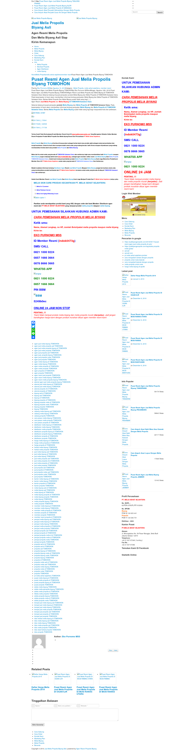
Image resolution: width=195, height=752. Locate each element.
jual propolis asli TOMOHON (44, 467)
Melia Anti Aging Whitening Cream (47, 194)
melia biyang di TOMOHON (44, 492)
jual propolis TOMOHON (43, 476)
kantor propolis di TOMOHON (44, 483)
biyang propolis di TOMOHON (45, 400)
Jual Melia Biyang (100, 157)
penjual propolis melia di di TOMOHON (48, 535)
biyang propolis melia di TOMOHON (47, 402)
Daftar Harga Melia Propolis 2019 (40, 688)
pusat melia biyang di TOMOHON (46, 578)
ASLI (72, 203)
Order (36, 53)
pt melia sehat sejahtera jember (136, 255)
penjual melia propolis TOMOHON (46, 528)
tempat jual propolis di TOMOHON (46, 614)
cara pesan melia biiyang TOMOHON (47, 418)
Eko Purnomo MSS (44, 88)
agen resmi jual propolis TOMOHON (47, 375)
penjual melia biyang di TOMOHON (46, 521)
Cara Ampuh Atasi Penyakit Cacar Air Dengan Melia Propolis (56, 12)
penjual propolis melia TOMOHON (46, 539)
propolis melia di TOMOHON (44, 569)
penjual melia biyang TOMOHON (46, 524)
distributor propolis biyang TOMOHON (47, 434)
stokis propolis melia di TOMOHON (46, 598)
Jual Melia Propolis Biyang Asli (47, 25)
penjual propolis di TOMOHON (45, 533)
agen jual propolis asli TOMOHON (46, 353)
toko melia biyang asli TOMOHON (46, 621)
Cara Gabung (39, 55)
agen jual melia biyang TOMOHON (46, 344)
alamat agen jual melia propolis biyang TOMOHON (52, 382)
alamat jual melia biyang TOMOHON (47, 386)
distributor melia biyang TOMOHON (47, 427)
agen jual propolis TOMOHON (45, 359)
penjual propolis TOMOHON (44, 542)
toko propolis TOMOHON (43, 632)
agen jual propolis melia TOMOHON (47, 357)
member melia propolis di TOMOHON (47, 510)
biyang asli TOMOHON (42, 395)
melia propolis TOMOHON (43, 503)
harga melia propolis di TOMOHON (46, 443)
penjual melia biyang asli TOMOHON (47, 519)
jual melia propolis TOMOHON (45, 465)
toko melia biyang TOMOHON (45, 623)
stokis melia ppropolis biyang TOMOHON (49, 589)
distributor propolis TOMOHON (45, 438)
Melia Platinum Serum (44, 190)
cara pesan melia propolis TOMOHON (47, 420)
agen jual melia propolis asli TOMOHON (48, 346)
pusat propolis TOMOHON (43, 585)
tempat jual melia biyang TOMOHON (47, 607)
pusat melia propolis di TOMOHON (46, 580)
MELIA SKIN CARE (43, 182)
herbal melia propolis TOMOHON (46, 449)
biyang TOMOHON (41, 409)
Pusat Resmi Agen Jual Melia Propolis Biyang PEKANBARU (145, 408)
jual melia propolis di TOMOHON (46, 463)
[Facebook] (74, 323)
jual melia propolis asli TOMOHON (46, 458)
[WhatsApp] (74, 330)
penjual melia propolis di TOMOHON (47, 526)
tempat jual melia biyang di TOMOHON (48, 605)
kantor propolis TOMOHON (44, 485)
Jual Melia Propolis (76, 168)
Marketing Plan (39, 58)
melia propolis (87, 206)
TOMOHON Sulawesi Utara (65, 154)
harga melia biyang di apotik (135, 266)
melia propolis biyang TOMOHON (46, 501)
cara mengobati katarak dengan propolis (139, 262)
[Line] (74, 333)
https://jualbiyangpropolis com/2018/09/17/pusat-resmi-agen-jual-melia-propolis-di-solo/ (142, 243)
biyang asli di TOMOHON (43, 393)
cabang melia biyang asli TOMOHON (47, 411)
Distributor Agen (59, 168)
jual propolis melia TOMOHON (45, 474)
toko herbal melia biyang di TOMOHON (48, 618)
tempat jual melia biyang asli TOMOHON (48, 603)
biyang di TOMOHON (41, 398)
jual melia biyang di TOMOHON (45, 454)
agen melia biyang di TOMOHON (46, 362)
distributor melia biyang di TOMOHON (47, 425)
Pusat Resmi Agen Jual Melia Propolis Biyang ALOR (52, 6)
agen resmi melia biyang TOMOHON (47, 377)
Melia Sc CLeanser (43, 186)
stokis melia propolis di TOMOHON (46, 591)
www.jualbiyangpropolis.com (81, 134)
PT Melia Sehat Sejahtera (67, 170)
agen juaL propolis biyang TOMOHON (47, 355)
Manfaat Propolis (43, 67)
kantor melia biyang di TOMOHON (46, 479)
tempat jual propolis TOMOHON (45, 616)
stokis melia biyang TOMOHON (45, 587)
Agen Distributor (43, 69)
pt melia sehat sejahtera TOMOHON (47, 576)
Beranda (128, 235)
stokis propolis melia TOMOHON (45, 600)
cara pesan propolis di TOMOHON (46, 422)
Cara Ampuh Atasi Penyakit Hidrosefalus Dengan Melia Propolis (57, 10)
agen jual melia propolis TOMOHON (47, 350)
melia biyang (41, 71)
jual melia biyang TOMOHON (44, 456)
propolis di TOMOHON (42, 560)
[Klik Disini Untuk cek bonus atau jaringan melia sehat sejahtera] (139, 205)
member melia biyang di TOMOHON (47, 506)
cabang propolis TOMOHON (44, 416)
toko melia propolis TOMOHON (45, 627)
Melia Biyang (38, 51)
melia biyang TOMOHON (43, 499)
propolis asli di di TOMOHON (44, 544)
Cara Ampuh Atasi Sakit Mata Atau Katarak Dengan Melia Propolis (147, 430)
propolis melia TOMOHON (43, 571)
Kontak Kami (38, 60)
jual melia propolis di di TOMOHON (46, 461)
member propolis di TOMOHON (45, 512)
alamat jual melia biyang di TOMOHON (48, 384)
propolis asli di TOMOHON (43, 546)
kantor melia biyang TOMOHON (45, 481)
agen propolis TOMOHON (43, 373)
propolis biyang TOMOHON (44, 558)
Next (115, 650)
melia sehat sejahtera (53, 74)
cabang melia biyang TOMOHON (46, 413)
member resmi (66, 74)
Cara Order (129, 224)
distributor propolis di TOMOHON (46, 436)
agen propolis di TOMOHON (44, 371)
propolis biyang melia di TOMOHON (47, 553)
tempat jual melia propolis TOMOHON (47, 609)
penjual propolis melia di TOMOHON (47, 537)
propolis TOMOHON (41, 573)
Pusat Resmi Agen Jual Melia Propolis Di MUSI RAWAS (108, 689)
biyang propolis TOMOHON (44, 407)
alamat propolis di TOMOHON (45, 391)
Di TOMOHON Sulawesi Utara (75, 101)
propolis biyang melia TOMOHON (46, 555)
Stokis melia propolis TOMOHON (46, 594)
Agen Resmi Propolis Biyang (86, 748)
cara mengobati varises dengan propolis (139, 257)
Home (36, 46)
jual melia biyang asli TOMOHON (46, 452)
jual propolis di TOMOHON (43, 470)
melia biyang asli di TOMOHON (45, 488)
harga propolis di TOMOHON (44, 445)
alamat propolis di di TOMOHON (45, 389)
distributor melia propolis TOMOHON (47, 429)
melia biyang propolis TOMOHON (46, 497)
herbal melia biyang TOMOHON (45, 447)
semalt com (129, 253)
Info (35, 62)
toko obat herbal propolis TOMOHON (47, 630)
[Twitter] (74, 326)
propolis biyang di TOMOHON (45, 551)
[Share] (74, 337)
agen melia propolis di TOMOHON (46, 366)
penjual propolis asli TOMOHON (45, 530)
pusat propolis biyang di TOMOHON (47, 582)
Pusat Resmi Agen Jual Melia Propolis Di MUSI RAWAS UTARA (86, 690)
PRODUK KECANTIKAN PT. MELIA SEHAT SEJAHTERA (79, 182)
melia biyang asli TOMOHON (44, 490)
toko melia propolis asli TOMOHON (46, 625)
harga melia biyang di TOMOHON (46, 440)
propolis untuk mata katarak (134, 260)
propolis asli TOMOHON (42, 549)
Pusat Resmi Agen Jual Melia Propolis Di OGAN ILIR (63, 689)
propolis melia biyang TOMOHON (46, 567)
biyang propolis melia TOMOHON (46, 404)
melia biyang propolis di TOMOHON (47, 494)
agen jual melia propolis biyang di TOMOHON (50, 348)
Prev (110, 650)
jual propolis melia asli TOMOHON (46, 472)
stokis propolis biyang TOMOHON (46, 596)
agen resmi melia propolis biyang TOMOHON (50, 380)
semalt (127, 251)
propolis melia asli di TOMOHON (45, 562)
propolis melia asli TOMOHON (45, 564)
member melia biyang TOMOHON (46, 508)
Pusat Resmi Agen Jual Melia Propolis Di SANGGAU (53, 8)
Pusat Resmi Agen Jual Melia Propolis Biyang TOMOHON (70, 81)
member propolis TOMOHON (44, 515)
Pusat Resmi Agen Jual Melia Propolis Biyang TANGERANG (145, 387)
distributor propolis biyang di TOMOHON (48, 431)
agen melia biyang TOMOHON (45, 364)
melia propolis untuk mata (134, 264)
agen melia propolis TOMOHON (45, 368)
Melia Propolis (39, 49)
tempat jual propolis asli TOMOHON (47, 612)
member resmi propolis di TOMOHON (47, 517)
